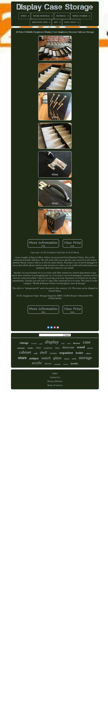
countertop (57, 364)
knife (63, 343)
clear (38, 347)
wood (81, 347)
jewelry (74, 363)
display (52, 341)
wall (35, 353)
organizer (66, 352)
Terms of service (55, 385)
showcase (68, 347)
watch (46, 358)
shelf (43, 352)
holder (79, 352)
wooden (34, 343)
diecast (48, 363)
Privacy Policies (54, 381)
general (90, 348)
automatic (21, 348)
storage (85, 357)
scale (40, 344)
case (86, 342)
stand (66, 358)
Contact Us (55, 377)
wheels (88, 353)
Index (55, 373)
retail (68, 343)
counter (53, 353)
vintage (23, 342)
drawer (76, 343)
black (57, 348)
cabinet (25, 352)
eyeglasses (48, 348)
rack (74, 358)
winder (30, 348)
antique (34, 358)
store (22, 357)
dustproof (65, 364)
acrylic (37, 363)
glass (57, 358)
